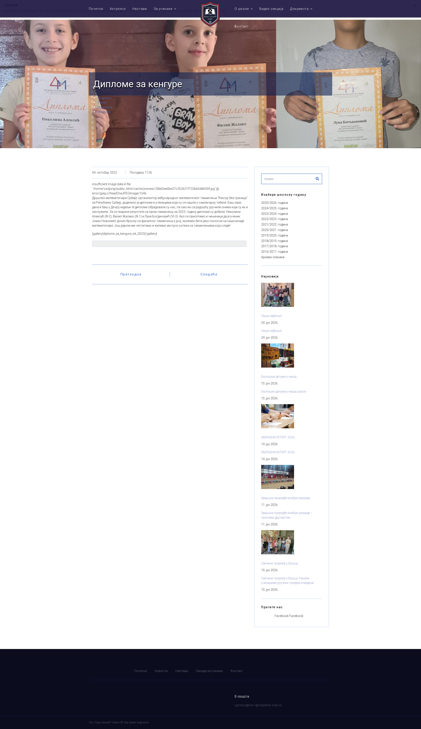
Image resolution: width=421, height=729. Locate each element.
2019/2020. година (274, 235)
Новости (161, 671)
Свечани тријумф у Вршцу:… (280, 563)
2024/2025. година (274, 208)
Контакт (242, 26)
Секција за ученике (209, 671)
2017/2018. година (274, 246)
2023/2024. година (274, 213)
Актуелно (118, 9)
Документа (299, 9)
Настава (139, 9)
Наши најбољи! (271, 316)
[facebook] (329, 671)
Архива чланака (272, 257)
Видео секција (271, 9)
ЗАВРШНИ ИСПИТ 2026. (278, 437)
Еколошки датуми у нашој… (279, 376)
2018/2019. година (274, 241)
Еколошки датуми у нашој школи (283, 391)
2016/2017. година (274, 251)
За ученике (163, 9)
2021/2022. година (274, 224)
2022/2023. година (274, 219)
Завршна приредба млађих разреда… (286, 498)
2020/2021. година (274, 230)
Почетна (96, 9)
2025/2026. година (274, 202)
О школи (242, 9)
